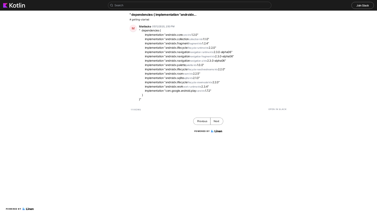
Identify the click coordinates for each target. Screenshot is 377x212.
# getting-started (139, 19)
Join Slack (362, 5)
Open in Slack (277, 109)
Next (216, 121)
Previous (202, 121)
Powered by (13, 209)
